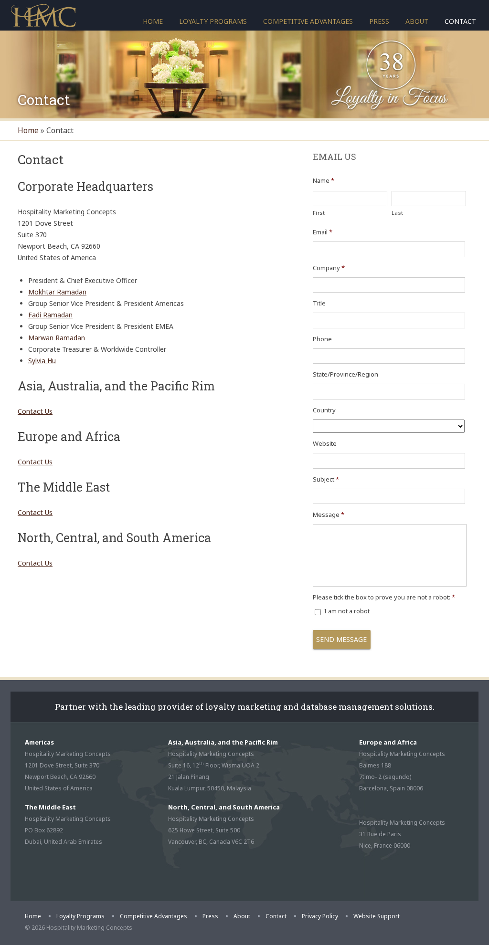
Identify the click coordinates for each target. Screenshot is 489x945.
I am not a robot (347, 611)
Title (319, 303)
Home (153, 21)
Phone (322, 339)
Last (398, 212)
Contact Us (35, 411)
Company (329, 268)
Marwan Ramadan (56, 337)
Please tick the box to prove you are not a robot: (384, 597)
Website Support (376, 916)
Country (324, 410)
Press (379, 21)
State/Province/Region (345, 374)
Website (325, 444)
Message (328, 515)
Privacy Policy (320, 916)
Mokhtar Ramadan (57, 291)
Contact (460, 21)
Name (323, 181)
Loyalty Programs (213, 21)
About (416, 21)
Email (322, 232)
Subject (326, 479)
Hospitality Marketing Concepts (43, 14)
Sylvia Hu (42, 360)
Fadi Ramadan (50, 314)
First (319, 212)
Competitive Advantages (308, 21)
